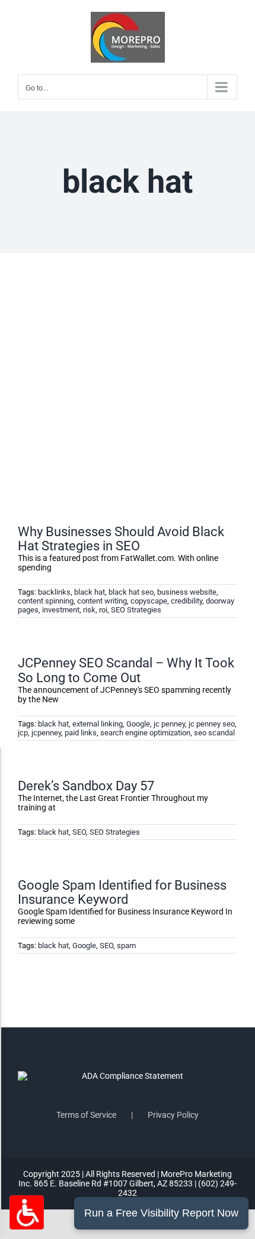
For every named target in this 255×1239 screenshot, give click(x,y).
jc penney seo (212, 723)
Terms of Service (86, 1115)
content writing (102, 600)
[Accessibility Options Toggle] (26, 1212)
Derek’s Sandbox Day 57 (86, 786)
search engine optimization (145, 732)
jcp (23, 732)
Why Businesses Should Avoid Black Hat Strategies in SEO (121, 538)
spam (126, 945)
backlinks (54, 592)
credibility (186, 600)
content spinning (46, 600)
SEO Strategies (136, 609)
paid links (81, 732)
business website (186, 592)
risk (89, 609)
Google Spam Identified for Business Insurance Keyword (122, 892)
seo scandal (214, 732)
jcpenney (46, 732)
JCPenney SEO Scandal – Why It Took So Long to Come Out (126, 670)
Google (138, 723)
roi (103, 609)
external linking (97, 723)
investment (60, 609)
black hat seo (131, 592)
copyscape (148, 600)
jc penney (169, 723)
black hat (89, 592)
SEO (79, 832)
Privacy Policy (173, 1115)
